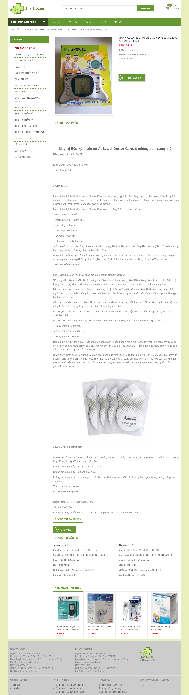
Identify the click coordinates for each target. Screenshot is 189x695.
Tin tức (88, 21)
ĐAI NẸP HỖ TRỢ (23, 156)
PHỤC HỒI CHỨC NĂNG (26, 85)
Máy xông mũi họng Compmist (160, 628)
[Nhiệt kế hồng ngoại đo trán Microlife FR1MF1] (132, 608)
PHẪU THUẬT (21, 79)
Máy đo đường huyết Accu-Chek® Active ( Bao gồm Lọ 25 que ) (68, 629)
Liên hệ (102, 21)
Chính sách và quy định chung (70, 691)
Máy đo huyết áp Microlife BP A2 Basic (99, 628)
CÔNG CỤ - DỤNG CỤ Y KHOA (29, 54)
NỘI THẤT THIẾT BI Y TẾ (27, 72)
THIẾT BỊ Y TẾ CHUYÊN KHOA (29, 132)
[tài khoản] (178, 3)
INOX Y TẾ (20, 66)
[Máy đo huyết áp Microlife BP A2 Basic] (100, 608)
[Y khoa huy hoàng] (26, 8)
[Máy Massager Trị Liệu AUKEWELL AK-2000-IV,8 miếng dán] (83, 75)
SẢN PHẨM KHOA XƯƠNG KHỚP (27, 99)
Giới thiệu (118, 21)
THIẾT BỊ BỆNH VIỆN (25, 107)
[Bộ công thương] (148, 659)
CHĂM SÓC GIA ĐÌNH (25, 48)
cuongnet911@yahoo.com (137, 559)
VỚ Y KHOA (20, 150)
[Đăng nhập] (176, 8)
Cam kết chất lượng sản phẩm (113, 691)
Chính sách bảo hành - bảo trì (70, 684)
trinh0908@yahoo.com (70, 559)
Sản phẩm (73, 21)
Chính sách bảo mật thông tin (70, 688)
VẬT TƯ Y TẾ (21, 144)
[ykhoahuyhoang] (147, 652)
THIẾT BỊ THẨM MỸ (24, 113)
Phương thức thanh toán (110, 684)
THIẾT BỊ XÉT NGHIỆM (26, 125)
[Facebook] (143, 686)
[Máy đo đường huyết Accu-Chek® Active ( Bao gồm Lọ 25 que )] (68, 608)
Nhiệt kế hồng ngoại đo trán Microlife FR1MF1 (130, 628)
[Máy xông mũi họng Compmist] (164, 608)
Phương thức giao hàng (110, 688)
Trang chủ (56, 21)
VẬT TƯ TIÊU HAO (23, 138)
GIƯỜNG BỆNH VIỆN (25, 60)
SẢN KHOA (20, 91)
